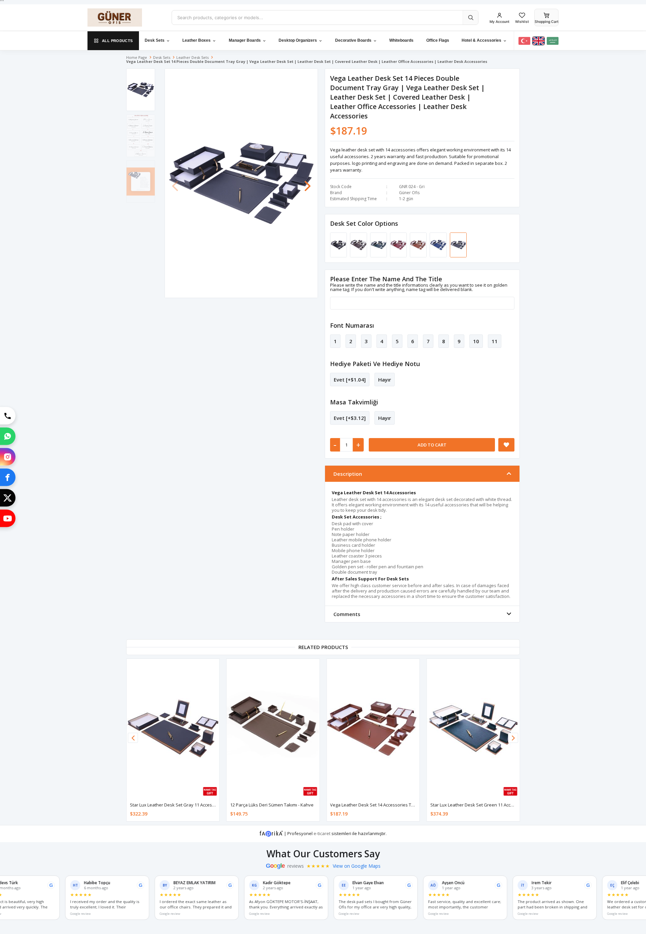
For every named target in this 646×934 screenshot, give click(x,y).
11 (495, 341)
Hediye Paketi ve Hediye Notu (375, 364)
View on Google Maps (357, 866)
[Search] (470, 17)
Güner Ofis (409, 192)
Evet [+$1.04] (350, 379)
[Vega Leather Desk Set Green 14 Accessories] (438, 245)
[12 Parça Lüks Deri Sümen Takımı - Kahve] (273, 728)
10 (476, 341)
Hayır (384, 379)
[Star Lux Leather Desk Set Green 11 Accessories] (473, 728)
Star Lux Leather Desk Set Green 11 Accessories (479, 805)
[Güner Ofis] (124, 17)
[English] (538, 41)
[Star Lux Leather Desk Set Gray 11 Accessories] (173, 728)
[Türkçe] (524, 41)
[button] (307, 182)
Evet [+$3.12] (350, 418)
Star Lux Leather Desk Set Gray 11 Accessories (177, 805)
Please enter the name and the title (386, 279)
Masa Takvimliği (354, 402)
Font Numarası (352, 325)
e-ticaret (322, 833)
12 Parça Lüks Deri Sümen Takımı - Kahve (272, 805)
